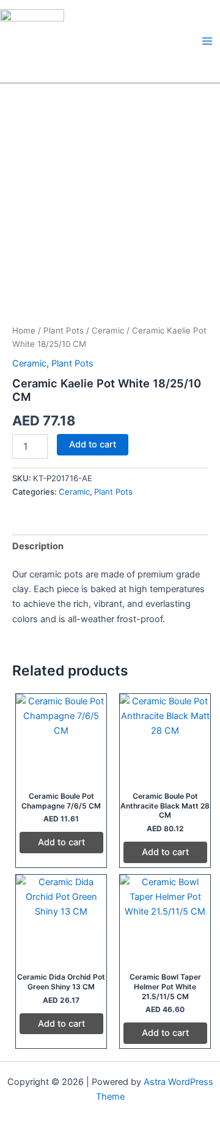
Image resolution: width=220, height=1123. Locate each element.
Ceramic (108, 330)
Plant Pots (63, 330)
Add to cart (92, 444)
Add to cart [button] (61, 842)
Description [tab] (38, 546)
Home (23, 330)
